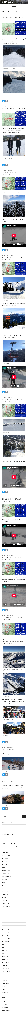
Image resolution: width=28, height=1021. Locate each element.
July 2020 (4, 882)
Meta (3, 986)
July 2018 (4, 944)
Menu (14, 6)
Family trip (4, 980)
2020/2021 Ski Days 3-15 (8, 834)
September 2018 (6, 938)
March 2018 (5, 956)
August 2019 (5, 909)
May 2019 (4, 915)
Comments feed (6, 1007)
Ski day (4, 989)
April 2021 (4, 864)
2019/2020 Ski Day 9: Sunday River (13, 18)
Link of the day (5, 983)
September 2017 (6, 971)
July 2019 (4, 912)
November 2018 (6, 933)
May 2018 (4, 950)
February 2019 (5, 924)
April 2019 (4, 918)
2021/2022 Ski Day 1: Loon (8, 826)
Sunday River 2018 (8, 750)
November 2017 (6, 968)
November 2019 (6, 903)
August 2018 (5, 941)
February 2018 (5, 959)
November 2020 (6, 870)
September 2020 (6, 876)
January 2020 (5, 897)
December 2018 (6, 930)
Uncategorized (5, 992)
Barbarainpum (5, 846)
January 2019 (5, 927)
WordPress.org (6, 1010)
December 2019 (6, 900)
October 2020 (5, 873)
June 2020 (4, 885)
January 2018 (5, 962)
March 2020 (5, 891)
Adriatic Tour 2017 (8, 782)
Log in (3, 1001)
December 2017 (6, 965)
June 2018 (4, 947)
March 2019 (5, 921)
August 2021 (5, 858)
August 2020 (5, 879)
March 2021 (5, 867)
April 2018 (4, 953)
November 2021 (6, 855)
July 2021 (4, 861)
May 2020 (4, 888)
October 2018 (5, 936)
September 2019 (6, 906)
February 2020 (5, 894)
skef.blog (7, 2)
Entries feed (5, 1004)
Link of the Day (5, 829)
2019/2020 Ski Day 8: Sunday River (13, 108)
